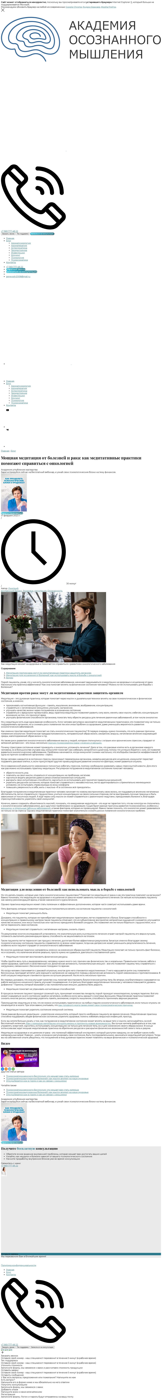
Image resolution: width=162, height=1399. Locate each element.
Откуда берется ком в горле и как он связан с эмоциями (36, 1081)
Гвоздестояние (19, 250)
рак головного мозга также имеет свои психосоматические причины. (95, 1005)
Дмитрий (13, 588)
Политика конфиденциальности (18, 1265)
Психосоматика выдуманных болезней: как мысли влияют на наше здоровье (47, 1078)
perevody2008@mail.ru (18, 276)
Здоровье (28, 591)
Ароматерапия (19, 245)
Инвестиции (18, 253)
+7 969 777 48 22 (9, 231)
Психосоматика (19, 260)
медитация (40, 591)
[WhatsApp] (13, 1069)
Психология (17, 257)
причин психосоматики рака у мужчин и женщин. (75, 743)
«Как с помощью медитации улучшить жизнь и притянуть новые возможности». (68, 1023)
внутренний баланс (11, 591)
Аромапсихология (21, 243)
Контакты (11, 262)
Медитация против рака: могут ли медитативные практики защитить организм (48, 673)
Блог (8, 241)
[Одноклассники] (6, 1069)
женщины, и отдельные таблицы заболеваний (26, 808)
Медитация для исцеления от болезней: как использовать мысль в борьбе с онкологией (54, 675)
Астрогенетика (19, 248)
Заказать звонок (8, 234)
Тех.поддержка (22, 234)
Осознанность (55, 591)
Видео (9, 678)
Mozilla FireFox (108, 7)
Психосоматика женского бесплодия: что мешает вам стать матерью (42, 1076)
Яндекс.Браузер (91, 7)
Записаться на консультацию (42, 1347)
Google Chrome (74, 7)
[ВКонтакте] (2, 1069)
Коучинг (15, 255)
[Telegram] (9, 1069)
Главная (10, 238)
